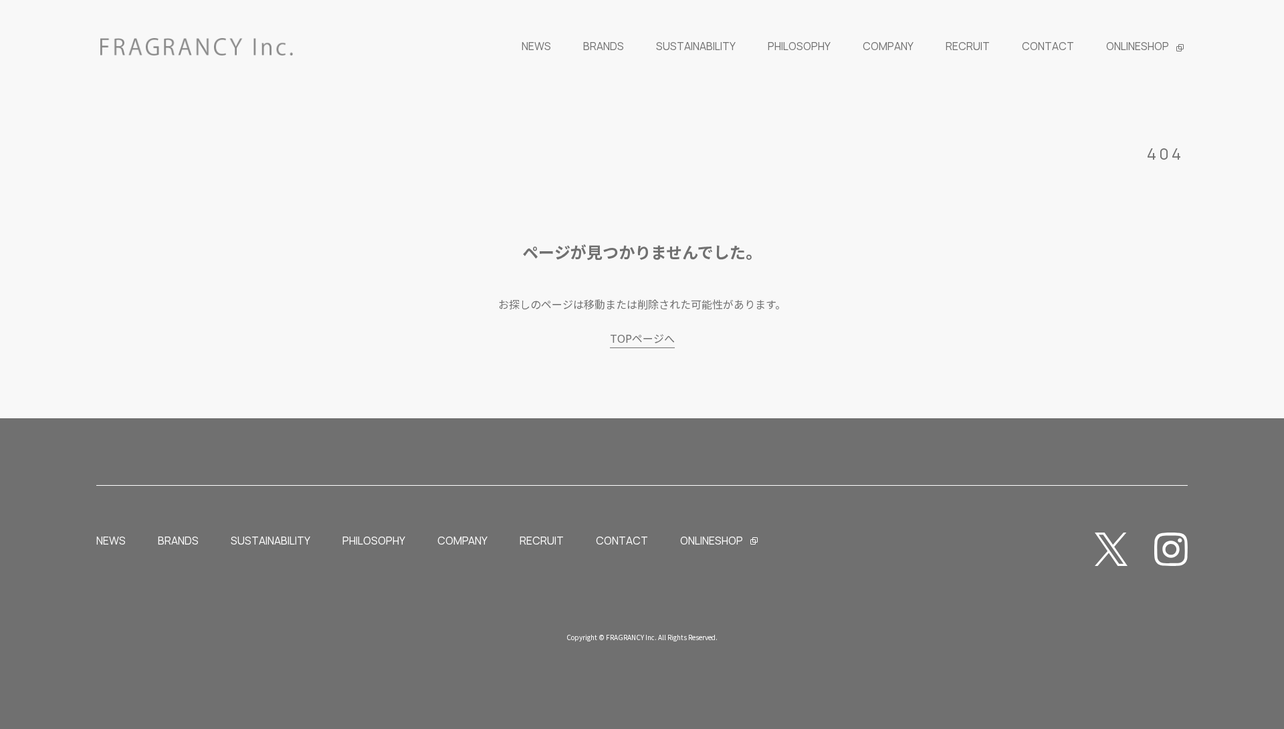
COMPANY (462, 540)
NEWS (111, 540)
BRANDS (178, 540)
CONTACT (622, 540)
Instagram (1171, 549)
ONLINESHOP (711, 540)
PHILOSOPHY (373, 540)
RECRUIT (542, 540)
